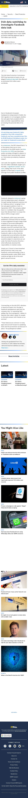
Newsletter (24, 70)
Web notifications (14, 768)
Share (5, 70)
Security (10, 14)
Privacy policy (14, 765)
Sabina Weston (10, 42)
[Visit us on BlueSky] (19, 746)
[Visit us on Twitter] (10, 746)
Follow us (16, 70)
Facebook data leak (12, 79)
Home (3, 14)
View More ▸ (14, 712)
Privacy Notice (22, 291)
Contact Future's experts (14, 753)
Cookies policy (14, 771)
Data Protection (20, 14)
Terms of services (20, 289)
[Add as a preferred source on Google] (6, 735)
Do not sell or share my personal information (14, 786)
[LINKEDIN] (14, 337)
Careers (14, 780)
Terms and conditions (14, 762)
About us (14, 756)
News (19, 43)
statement (7, 145)
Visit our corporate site (20, 731)
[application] (14, 184)
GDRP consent (14, 777)
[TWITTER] (10, 337)
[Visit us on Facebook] (5, 746)
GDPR (5, 16)
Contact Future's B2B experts (14, 783)
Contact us (14, 759)
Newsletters (14, 774)
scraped (17, 170)
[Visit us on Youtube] (14, 746)
